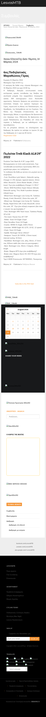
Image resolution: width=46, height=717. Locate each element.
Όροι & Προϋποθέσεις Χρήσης (28, 681)
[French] (34, 659)
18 (13, 329)
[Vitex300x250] (12, 426)
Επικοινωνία (10, 578)
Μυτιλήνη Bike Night (13, 616)
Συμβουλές (30, 25)
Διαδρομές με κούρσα (17, 530)
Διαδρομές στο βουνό (17, 525)
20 (23, 329)
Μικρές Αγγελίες (12, 599)
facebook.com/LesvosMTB (24, 543)
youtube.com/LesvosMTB (24, 547)
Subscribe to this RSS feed (24, 284)
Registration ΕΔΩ (10, 135)
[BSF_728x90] (11, 303)
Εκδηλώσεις (26, 141)
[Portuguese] (29, 662)
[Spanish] (20, 665)
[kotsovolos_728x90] (13, 53)
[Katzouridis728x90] (13, 37)
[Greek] (9, 659)
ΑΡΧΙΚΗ (6, 25)
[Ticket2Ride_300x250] (14, 344)
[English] (25, 659)
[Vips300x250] (12, 495)
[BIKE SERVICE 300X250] (16, 484)
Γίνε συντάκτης (32, 686)
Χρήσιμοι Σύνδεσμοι (33, 691)
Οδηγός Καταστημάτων (15, 595)
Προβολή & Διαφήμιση (14, 592)
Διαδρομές (10, 521)
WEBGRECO (35, 701)
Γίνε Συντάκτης (12, 575)
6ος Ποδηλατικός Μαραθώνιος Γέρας (16, 74)
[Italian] (19, 662)
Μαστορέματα (11, 516)
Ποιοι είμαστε (11, 571)
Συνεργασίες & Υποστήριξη (14, 691)
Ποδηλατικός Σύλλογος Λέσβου (18, 613)
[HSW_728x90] (11, 297)
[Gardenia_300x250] (13, 351)
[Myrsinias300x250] (13, 386)
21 (28, 329)
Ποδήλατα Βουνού (28, 264)
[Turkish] (29, 665)
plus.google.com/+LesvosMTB (24, 550)
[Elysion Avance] (11, 45)
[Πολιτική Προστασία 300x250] (18, 403)
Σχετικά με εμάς (10, 681)
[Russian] (10, 665)
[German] (10, 662)
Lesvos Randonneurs (14, 620)
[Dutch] (17, 659)
